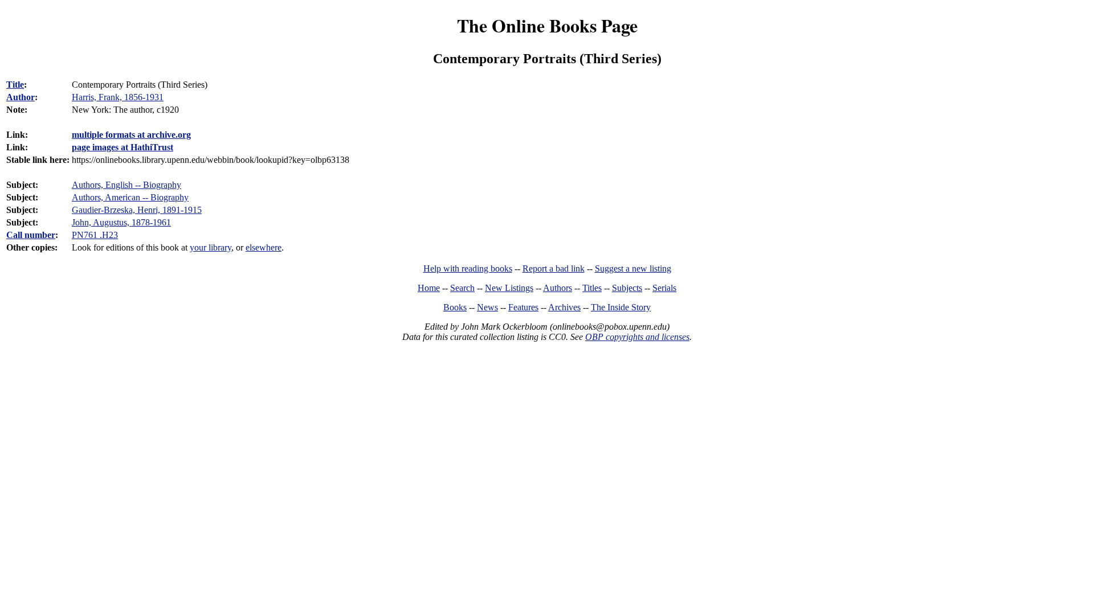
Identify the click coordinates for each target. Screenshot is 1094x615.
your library (210, 247)
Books (455, 307)
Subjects (627, 288)
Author (20, 97)
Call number (30, 235)
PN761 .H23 (95, 235)
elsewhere (263, 247)
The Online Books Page (547, 25)
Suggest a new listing (633, 268)
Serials (664, 288)
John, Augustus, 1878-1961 (121, 222)
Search (462, 288)
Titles (592, 288)
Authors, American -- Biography (130, 197)
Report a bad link (553, 268)
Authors (557, 288)
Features (523, 307)
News (487, 307)
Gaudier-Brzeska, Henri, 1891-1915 (137, 210)
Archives (564, 307)
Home (429, 288)
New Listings (509, 288)
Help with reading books (467, 268)
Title (15, 84)
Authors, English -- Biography (126, 185)
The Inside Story (621, 307)
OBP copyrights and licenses (637, 337)
